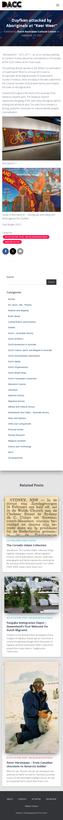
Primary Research (16, 435)
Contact (22, 799)
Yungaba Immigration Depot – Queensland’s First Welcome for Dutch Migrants (27, 626)
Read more (37, 566)
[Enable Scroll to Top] (57, 814)
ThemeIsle (42, 812)
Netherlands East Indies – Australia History (28, 412)
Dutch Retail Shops (17, 372)
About (10, 799)
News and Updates (17, 418)
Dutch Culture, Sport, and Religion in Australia (26, 237)
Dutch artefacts (15, 338)
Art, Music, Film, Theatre (20, 304)
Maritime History (12, 242)
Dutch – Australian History (20, 333)
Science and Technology (19, 446)
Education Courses (17, 384)
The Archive (51, 799)
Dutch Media (14, 361)
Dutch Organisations (18, 367)
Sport (10, 452)
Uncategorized (15, 457)
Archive (11, 299)
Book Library (14, 316)
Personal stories (16, 429)
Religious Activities (17, 440)
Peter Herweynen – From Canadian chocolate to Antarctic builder (29, 764)
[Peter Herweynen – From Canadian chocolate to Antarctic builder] (31, 706)
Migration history (16, 401)
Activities (36, 799)
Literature (13, 389)
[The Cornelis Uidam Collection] (31, 516)
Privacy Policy (31, 806)
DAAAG (11, 327)
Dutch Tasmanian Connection (22, 378)
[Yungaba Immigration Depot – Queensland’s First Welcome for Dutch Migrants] (31, 594)
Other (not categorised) (19, 423)
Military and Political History (21, 406)
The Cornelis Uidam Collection (26, 545)
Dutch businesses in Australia (22, 344)
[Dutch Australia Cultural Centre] (13, 5)
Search (10, 277)
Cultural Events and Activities (22, 321)
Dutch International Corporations (24, 355)
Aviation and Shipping (18, 310)
